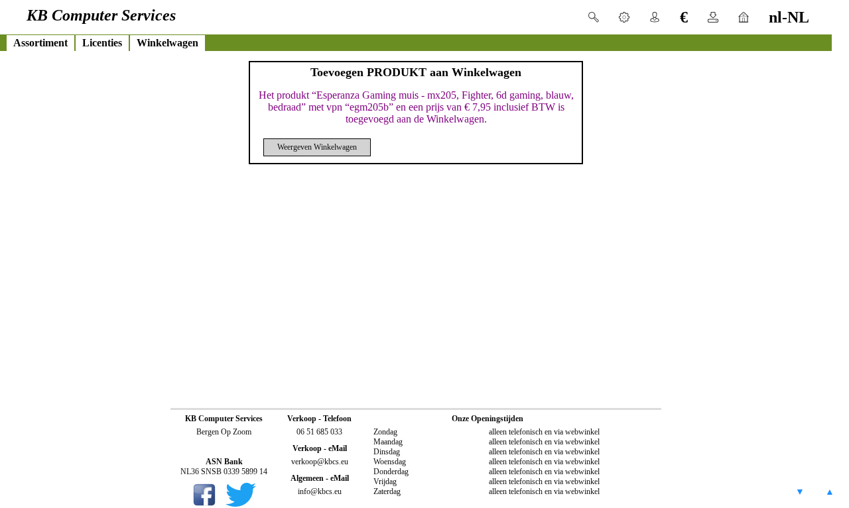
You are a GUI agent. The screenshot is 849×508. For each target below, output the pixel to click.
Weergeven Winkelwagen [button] (317, 147)
